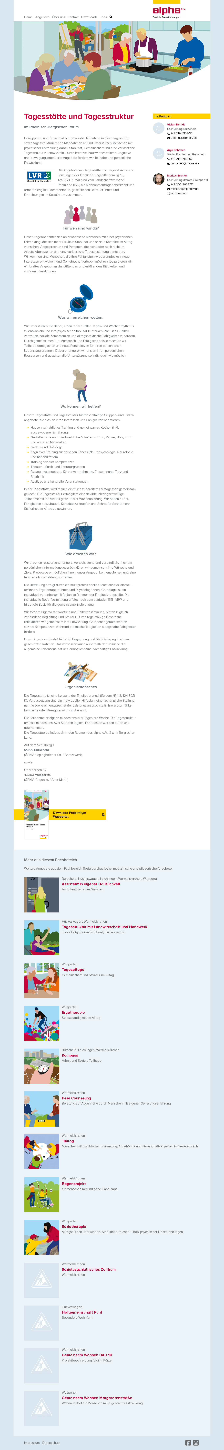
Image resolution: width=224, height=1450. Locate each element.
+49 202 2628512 (182, 184)
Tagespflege (73, 969)
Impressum (32, 1443)
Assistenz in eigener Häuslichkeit (91, 884)
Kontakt (73, 17)
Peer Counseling (76, 1098)
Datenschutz (51, 1443)
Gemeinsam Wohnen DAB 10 (87, 1355)
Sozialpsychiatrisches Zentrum (89, 1269)
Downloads (89, 17)
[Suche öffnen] (111, 17)
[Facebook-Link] (188, 1443)
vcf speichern (179, 193)
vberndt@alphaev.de (184, 138)
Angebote (42, 17)
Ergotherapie (73, 1012)
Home (28, 17)
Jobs (103, 17)
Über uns (58, 17)
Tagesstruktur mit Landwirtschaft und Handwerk (104, 927)
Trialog (68, 1141)
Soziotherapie (74, 1226)
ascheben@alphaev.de (185, 163)
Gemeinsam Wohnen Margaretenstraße (97, 1398)
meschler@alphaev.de (184, 189)
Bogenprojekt (74, 1183)
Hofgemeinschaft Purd (82, 1312)
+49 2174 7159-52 (182, 133)
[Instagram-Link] (196, 1443)
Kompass (70, 1055)
